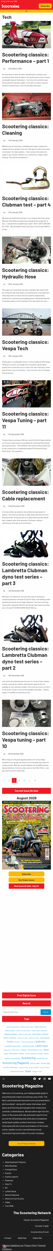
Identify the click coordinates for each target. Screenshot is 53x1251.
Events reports (11, 1176)
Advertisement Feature (15, 1162)
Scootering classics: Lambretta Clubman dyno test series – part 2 (25, 658)
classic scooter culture (23, 1030)
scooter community (31, 1053)
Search (45, 1012)
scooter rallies (35, 1063)
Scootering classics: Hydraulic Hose (25, 273)
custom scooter (22, 1038)
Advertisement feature (13, 1027)
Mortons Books (33, 1050)
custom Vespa (44, 1038)
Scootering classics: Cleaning (25, 129)
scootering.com (42, 1058)
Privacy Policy (31, 1245)
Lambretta (39, 1041)
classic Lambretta (40, 1027)
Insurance (17, 1042)
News (46, 1049)
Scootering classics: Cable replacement (25, 495)
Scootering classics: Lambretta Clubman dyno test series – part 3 (25, 573)
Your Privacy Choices (26, 1143)
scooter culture (43, 1054)
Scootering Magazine (15, 1063)
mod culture (7, 1050)
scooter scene (23, 1067)
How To (8, 1184)
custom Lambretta (9, 1038)
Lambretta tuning (28, 1046)
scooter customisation (12, 1058)
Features (9, 1180)
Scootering (28, 1058)
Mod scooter (15, 1050)
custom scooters (33, 1038)
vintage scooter (37, 1071)
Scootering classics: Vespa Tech (25, 345)
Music (41, 1050)
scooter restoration (10, 1067)
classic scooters (10, 1034)
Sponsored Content (17, 1071)
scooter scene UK (34, 1067)
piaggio (6, 1053)
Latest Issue (10, 1191)
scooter (21, 1054)
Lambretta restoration (13, 1046)
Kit (6, 1187)
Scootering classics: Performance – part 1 (25, 57)
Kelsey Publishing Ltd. (14, 1245)
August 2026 (26, 798)
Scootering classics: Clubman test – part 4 (26, 201)
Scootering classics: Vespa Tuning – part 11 (25, 420)
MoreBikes (23, 1050)
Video (7, 1202)
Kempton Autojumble (27, 1042)
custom (45, 1034)
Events (10, 1041)
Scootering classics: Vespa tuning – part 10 (25, 739)
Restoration (13, 1053)
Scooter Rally (45, 1063)
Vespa (28, 1071)
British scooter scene (27, 1027)
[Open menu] (26, 11)
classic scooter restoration (39, 1030)
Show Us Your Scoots (14, 1198)
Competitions (11, 1169)
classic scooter (10, 1030)
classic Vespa (36, 1034)
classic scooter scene (24, 1034)
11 (35, 780)
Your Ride (9, 1206)
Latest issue (41, 1045)
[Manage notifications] (4, 1247)
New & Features (12, 1195)
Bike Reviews (11, 1166)
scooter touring (44, 1067)
